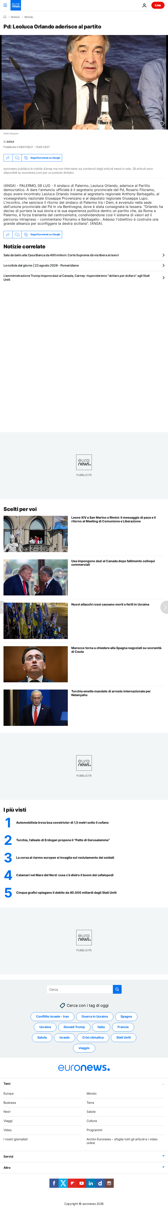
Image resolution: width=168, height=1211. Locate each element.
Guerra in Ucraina (95, 1016)
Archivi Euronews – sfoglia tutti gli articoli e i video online (122, 1141)
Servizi (8, 1156)
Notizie (15, 17)
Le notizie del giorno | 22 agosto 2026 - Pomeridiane (41, 265)
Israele (65, 1037)
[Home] (5, 16)
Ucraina (45, 1027)
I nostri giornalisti (16, 1139)
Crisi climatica (93, 1037)
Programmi (94, 1130)
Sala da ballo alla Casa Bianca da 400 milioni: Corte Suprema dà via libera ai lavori (61, 255)
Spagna (126, 1016)
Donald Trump (74, 1027)
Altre (7, 1167)
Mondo (28, 17)
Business (10, 1102)
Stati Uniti (123, 1037)
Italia (101, 1027)
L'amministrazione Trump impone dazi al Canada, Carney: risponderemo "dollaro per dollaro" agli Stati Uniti (77, 277)
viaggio (84, 1048)
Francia (123, 1027)
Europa (9, 1093)
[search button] (117, 989)
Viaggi (8, 1121)
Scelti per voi (20, 509)
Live (158, 5)
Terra (90, 1102)
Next (7, 1111)
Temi (7, 1083)
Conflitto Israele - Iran (52, 1016)
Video (8, 1130)
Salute (42, 1037)
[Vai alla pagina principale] (15, 5)
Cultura (92, 1121)
